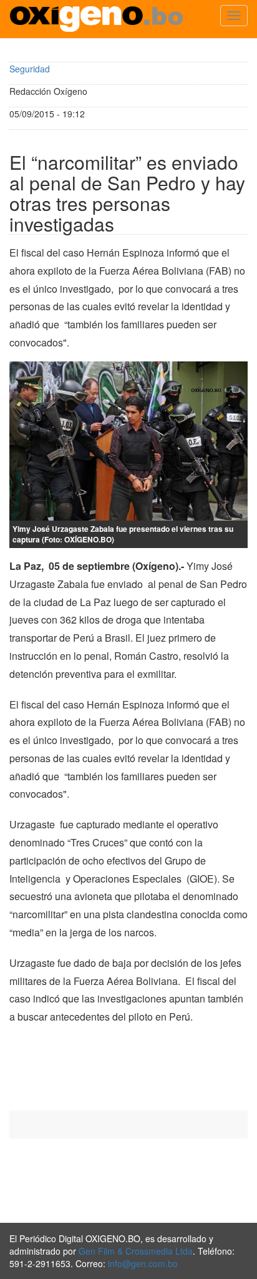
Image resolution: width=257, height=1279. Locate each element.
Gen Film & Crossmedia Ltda (136, 1251)
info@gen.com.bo (143, 1263)
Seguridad (29, 68)
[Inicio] (96, 19)
